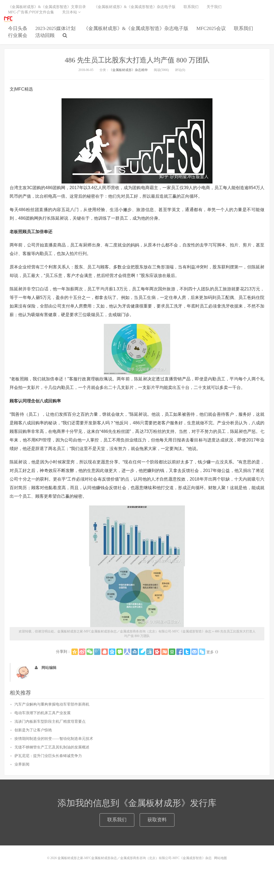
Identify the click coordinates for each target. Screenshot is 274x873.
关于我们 (214, 7)
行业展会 (17, 35)
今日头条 (17, 28)
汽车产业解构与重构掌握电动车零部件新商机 (51, 704)
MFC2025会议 (211, 28)
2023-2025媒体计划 (55, 28)
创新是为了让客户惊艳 (33, 730)
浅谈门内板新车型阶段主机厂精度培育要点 (50, 722)
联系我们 (243, 28)
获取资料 (157, 819)
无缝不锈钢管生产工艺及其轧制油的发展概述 (51, 747)
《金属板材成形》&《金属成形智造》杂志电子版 (135, 28)
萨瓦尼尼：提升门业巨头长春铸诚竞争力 (48, 756)
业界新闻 (21, 764)
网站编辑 (48, 668)
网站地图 (220, 858)
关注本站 (70, 12)
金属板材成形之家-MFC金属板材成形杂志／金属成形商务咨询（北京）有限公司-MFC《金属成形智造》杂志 (8, 19)
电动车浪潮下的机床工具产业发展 (42, 713)
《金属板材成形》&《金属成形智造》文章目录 (47, 7)
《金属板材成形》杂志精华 (128, 70)
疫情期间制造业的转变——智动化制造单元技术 (53, 739)
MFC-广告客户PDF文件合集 (31, 12)
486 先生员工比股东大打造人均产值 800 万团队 (137, 60)
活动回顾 (45, 35)
